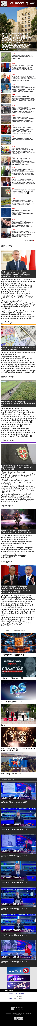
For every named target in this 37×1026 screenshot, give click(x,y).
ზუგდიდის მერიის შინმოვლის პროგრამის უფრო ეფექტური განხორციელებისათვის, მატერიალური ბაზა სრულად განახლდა (17, 549)
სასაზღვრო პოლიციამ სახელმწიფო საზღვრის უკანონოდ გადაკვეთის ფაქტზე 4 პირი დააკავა (17, 467)
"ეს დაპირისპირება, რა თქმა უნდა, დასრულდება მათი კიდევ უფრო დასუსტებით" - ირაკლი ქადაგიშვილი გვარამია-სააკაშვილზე (15, 273)
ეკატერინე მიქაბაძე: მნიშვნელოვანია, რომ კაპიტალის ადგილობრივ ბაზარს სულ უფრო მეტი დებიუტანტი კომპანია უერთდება (18, 366)
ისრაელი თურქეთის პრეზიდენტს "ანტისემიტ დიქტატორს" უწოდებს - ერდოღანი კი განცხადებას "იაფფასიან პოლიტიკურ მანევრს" (16, 589)
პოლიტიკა (6, 246)
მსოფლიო (6, 562)
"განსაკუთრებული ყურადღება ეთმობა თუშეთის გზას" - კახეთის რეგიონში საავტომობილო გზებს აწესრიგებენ (16, 537)
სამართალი (7, 440)
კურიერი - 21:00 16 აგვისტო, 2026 (14, 935)
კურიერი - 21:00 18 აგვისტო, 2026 (14, 882)
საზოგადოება (8, 377)
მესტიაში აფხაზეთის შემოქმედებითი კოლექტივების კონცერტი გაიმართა (15, 531)
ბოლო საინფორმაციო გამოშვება (20, 978)
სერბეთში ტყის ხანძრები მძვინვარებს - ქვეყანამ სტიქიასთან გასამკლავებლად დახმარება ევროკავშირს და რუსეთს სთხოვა (18, 597)
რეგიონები (7, 506)
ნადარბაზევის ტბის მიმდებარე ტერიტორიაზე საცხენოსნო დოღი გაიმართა (18, 402)
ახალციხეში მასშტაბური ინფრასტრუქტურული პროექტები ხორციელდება (14, 555)
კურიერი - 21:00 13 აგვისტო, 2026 (14, 962)
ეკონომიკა (6, 322)
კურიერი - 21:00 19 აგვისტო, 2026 (14, 856)
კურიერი (4, 805)
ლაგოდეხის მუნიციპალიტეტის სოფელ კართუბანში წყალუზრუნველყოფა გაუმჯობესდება (16, 543)
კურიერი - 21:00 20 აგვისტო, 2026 (14, 829)
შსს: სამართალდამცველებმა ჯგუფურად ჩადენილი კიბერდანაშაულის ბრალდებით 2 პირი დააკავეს (18, 482)
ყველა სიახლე (29, 240)
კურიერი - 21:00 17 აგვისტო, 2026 (14, 909)
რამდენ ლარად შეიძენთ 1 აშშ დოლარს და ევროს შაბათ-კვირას (18, 348)
